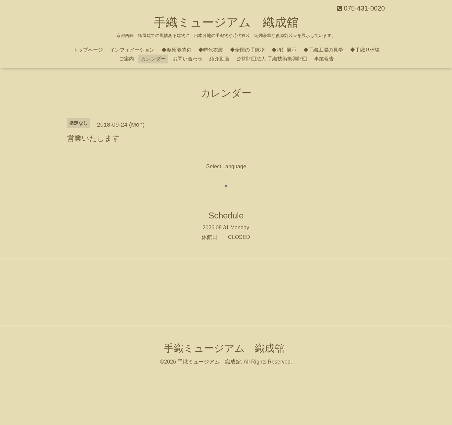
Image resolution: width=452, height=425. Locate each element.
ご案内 (126, 58)
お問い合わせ (188, 58)
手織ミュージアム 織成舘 (226, 22)
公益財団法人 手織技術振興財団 (271, 58)
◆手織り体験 (365, 50)
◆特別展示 (284, 50)
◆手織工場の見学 (323, 50)
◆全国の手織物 (247, 50)
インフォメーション (132, 50)
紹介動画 (219, 58)
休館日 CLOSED (226, 237)
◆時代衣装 (210, 50)
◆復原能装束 (176, 50)
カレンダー (153, 58)
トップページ (88, 50)
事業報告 (324, 58)
